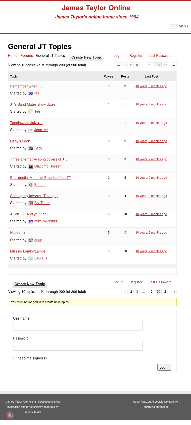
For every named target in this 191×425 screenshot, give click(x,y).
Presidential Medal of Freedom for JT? (40, 177)
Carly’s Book (20, 140)
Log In (118, 55)
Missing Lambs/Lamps (28, 251)
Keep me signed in (32, 357)
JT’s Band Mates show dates (32, 104)
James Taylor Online (96, 7)
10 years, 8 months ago (151, 86)
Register (136, 55)
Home (12, 55)
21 (166, 65)
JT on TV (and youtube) (29, 213)
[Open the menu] (174, 26)
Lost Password (160, 55)
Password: (21, 338)
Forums (27, 55)
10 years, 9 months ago (151, 141)
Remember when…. (26, 86)
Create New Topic (86, 57)
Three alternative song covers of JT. (38, 159)
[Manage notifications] (10, 415)
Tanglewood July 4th (26, 122)
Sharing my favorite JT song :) (34, 195)
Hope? (15, 232)
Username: (22, 318)
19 (150, 65)
